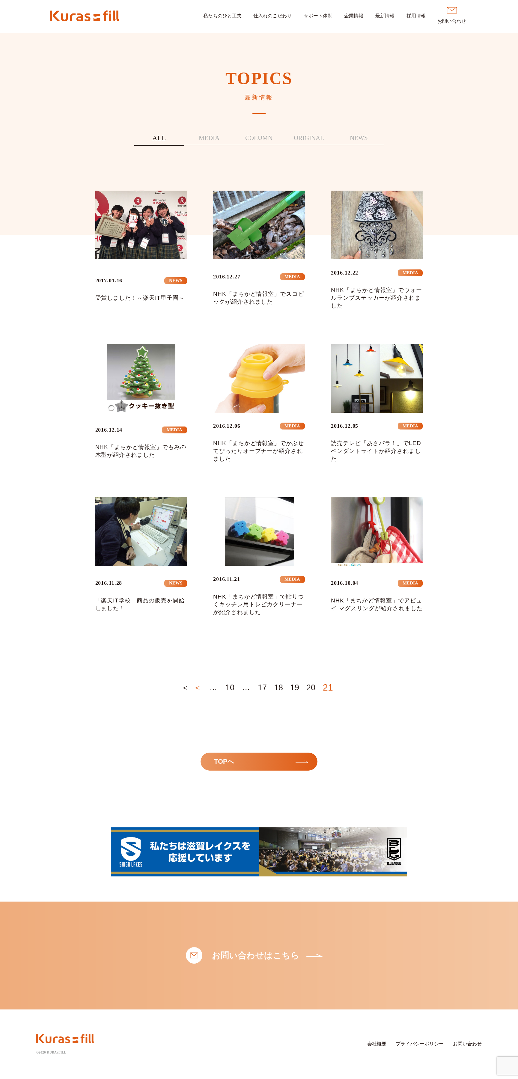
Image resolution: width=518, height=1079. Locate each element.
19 (294, 687)
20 (310, 687)
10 (229, 687)
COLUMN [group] (258, 137)
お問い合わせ (467, 1043)
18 (278, 687)
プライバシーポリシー (420, 1043)
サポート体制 (318, 15)
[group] (159, 139)
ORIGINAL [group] (309, 137)
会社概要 (376, 1043)
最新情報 (384, 15)
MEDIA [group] (209, 137)
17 (262, 687)
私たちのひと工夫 (222, 15)
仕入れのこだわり (272, 15)
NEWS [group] (359, 137)
